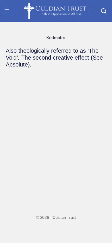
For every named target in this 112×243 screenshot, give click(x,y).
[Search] (103, 11)
